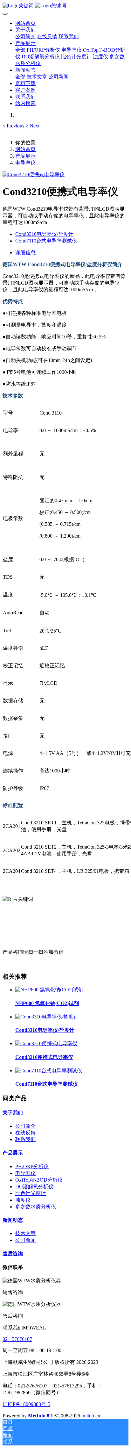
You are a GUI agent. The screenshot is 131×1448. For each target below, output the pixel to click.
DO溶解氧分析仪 (34, 1186)
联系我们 (25, 1139)
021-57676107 (17, 1339)
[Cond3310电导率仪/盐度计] (47, 1016)
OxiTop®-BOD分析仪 (39, 1180)
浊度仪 (23, 1200)
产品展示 (25, 156)
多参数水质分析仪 (35, 1206)
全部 (20, 50)
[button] (14, 125)
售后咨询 (13, 1253)
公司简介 (25, 1126)
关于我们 (13, 1112)
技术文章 (25, 1233)
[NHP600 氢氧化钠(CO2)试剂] (49, 989)
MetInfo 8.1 (40, 1415)
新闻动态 (13, 1220)
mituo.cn (91, 1415)
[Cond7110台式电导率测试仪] (48, 1070)
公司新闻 (25, 1240)
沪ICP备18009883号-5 (26, 1404)
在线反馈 (25, 1132)
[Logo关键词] (65, 6)
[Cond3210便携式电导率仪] (46, 1043)
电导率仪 (25, 162)
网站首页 (25, 23)
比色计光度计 (30, 1193)
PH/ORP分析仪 (32, 1166)
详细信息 (25, 252)
